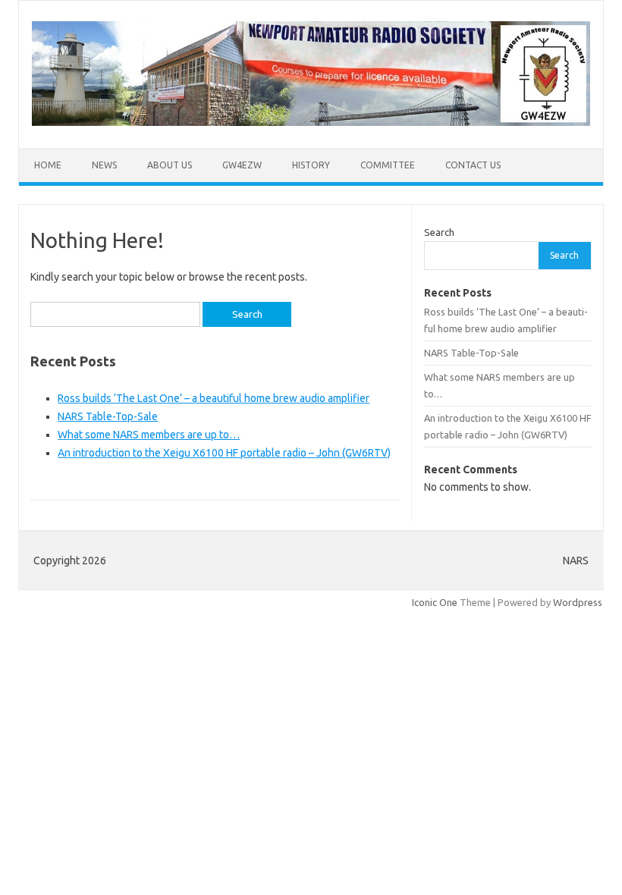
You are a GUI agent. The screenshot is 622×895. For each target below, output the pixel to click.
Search (439, 232)
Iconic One (434, 602)
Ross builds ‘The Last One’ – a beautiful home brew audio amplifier (213, 398)
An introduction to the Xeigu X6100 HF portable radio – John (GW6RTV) (224, 453)
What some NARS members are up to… (149, 435)
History (311, 165)
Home (47, 165)
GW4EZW (242, 165)
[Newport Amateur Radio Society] (311, 122)
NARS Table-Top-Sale (108, 416)
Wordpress (577, 602)
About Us (169, 165)
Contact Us (473, 165)
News (104, 165)
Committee (387, 165)
